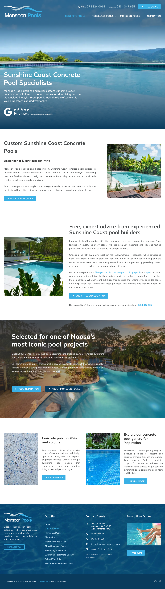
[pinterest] (160, 581)
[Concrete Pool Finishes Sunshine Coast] (21, 434)
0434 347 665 (145, 305)
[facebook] (151, 581)
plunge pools (134, 272)
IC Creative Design (44, 581)
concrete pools (119, 272)
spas (148, 272)
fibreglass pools (103, 272)
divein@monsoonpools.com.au (105, 544)
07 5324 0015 (98, 533)
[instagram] (155, 581)
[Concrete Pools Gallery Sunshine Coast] (103, 434)
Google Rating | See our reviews (41, 114)
